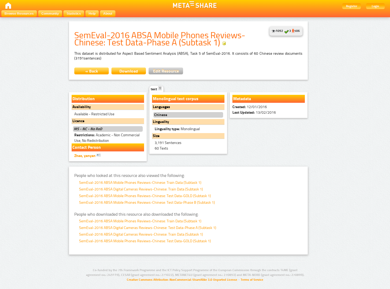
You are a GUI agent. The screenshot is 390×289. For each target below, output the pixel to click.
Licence (78, 121)
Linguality (161, 122)
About (107, 13)
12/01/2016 (249, 107)
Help (92, 13)
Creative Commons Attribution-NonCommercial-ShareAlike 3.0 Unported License (182, 280)
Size (156, 136)
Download (128, 71)
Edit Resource (166, 71)
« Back (91, 71)
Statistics (74, 13)
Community (50, 13)
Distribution (83, 98)
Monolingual (177, 129)
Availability (81, 107)
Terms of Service (252, 280)
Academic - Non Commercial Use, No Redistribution (107, 138)
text (154, 89)
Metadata (242, 98)
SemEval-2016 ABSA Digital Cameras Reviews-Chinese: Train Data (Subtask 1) (141, 189)
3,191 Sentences (168, 143)
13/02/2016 (254, 112)
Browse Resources (19, 13)
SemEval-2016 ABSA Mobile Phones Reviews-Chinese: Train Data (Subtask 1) (140, 182)
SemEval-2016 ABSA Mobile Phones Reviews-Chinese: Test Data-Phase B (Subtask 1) (147, 202)
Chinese (160, 115)
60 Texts (161, 148)
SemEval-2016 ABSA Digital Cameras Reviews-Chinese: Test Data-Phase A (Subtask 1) (147, 228)
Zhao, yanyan (85, 156)
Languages (161, 107)
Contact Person (86, 147)
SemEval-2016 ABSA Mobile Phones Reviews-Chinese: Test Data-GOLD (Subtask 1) (145, 196)
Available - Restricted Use (94, 114)
